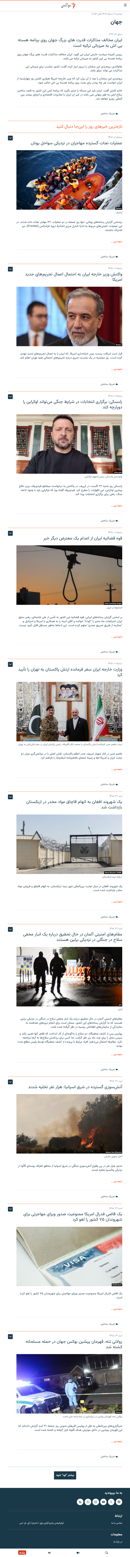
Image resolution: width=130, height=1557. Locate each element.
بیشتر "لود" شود (65, 1475)
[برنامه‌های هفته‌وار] (50, 1553)
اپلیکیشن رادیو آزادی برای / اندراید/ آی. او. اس (41, 1523)
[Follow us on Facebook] (119, 1502)
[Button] (109, 114)
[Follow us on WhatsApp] (88, 1502)
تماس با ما (116, 1523)
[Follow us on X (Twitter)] (111, 1502)
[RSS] (80, 1502)
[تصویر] (78, 1553)
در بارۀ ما (118, 1542)
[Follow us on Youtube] (103, 1502)
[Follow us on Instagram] (95, 1502)
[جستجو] (107, 1553)
